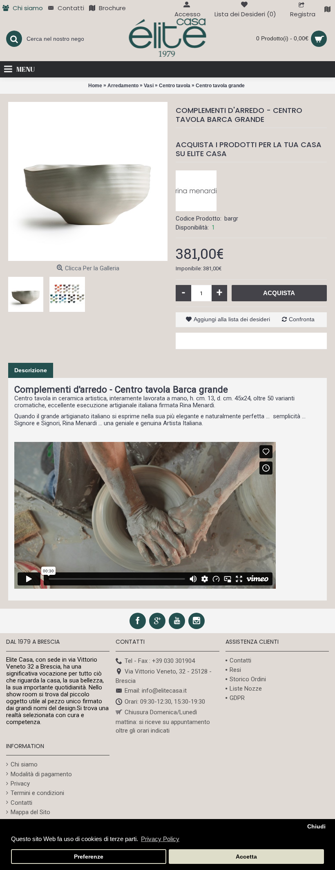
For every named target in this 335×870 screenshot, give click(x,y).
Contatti (240, 660)
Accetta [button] (246, 857)
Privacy (20, 783)
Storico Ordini (248, 679)
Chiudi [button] (316, 827)
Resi (235, 669)
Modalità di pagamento (41, 774)
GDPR (237, 698)
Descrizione (30, 370)
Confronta (302, 319)
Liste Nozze (246, 688)
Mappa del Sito (30, 812)
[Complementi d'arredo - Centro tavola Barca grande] (88, 181)
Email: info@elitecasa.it (156, 691)
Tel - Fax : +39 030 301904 (160, 661)
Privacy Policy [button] (160, 838)
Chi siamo (24, 764)
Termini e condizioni (37, 793)
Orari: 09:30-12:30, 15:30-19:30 (165, 701)
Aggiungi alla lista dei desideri (232, 319)
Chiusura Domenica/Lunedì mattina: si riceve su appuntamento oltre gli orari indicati (163, 721)
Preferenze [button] (88, 857)
